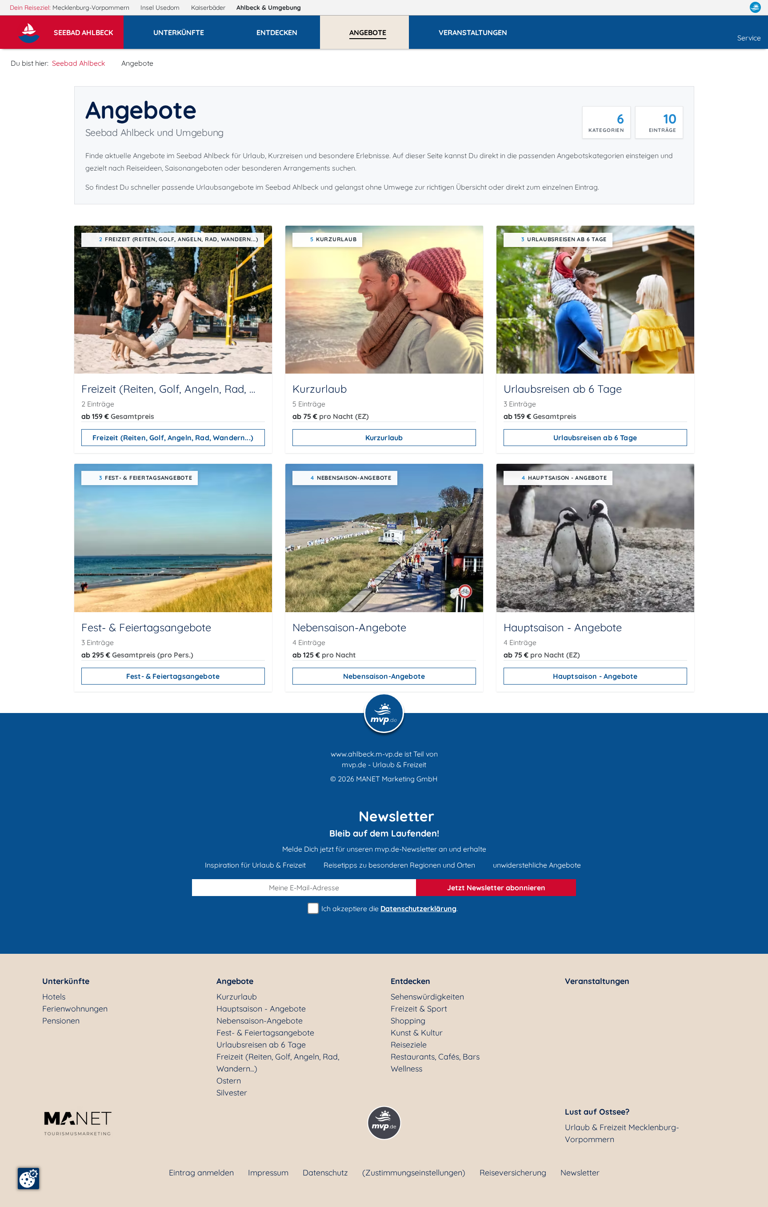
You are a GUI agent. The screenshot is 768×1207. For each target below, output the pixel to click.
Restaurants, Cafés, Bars (435, 1057)
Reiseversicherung (513, 1172)
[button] (89, 28)
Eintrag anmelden (201, 1172)
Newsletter (580, 1172)
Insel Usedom (160, 8)
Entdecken (410, 981)
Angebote (234, 981)
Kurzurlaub (384, 437)
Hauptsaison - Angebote (595, 676)
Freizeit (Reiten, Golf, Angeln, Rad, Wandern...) (172, 437)
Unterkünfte (65, 981)
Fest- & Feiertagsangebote (173, 676)
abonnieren (496, 887)
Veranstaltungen (597, 981)
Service (749, 37)
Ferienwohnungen (75, 1009)
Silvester (231, 1092)
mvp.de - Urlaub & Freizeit (384, 764)
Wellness (406, 1069)
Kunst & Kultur (417, 1033)
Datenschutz (325, 1172)
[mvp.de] (755, 7)
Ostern (228, 1081)
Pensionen (61, 1021)
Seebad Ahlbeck (78, 63)
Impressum (268, 1172)
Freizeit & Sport (419, 1009)
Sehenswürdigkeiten (427, 997)
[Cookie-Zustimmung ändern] (28, 1178)
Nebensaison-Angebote (384, 676)
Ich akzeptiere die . (389, 908)
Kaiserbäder (209, 8)
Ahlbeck (268, 8)
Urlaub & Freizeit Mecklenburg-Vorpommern (622, 1133)
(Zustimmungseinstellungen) (413, 1172)
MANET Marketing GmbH (397, 778)
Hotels (53, 997)
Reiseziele (409, 1045)
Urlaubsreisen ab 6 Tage (595, 437)
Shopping (408, 1021)
